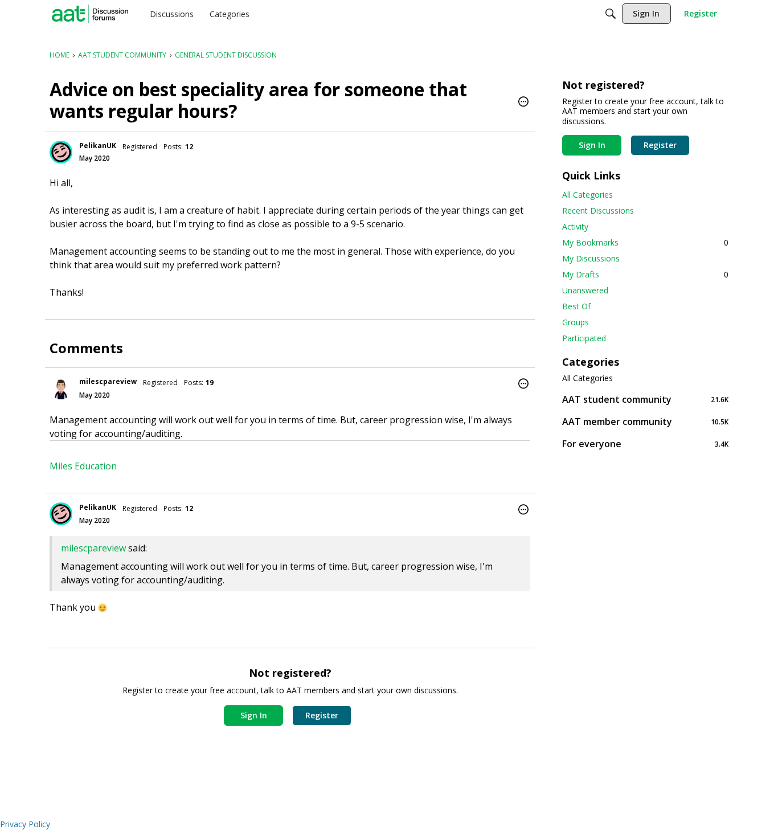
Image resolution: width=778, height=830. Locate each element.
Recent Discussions (598, 210)
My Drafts (645, 274)
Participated (584, 338)
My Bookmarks (645, 242)
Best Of (576, 306)
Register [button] (321, 715)
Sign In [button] (253, 715)
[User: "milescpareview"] (61, 388)
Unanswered (585, 290)
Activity (575, 226)
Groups (575, 322)
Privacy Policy (25, 824)
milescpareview (108, 381)
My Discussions (591, 258)
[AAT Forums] (90, 14)
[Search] (610, 13)
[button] (523, 102)
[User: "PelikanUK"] (61, 152)
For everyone (645, 443)
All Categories (587, 194)
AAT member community (645, 421)
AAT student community (645, 399)
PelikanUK (97, 145)
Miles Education (83, 466)
